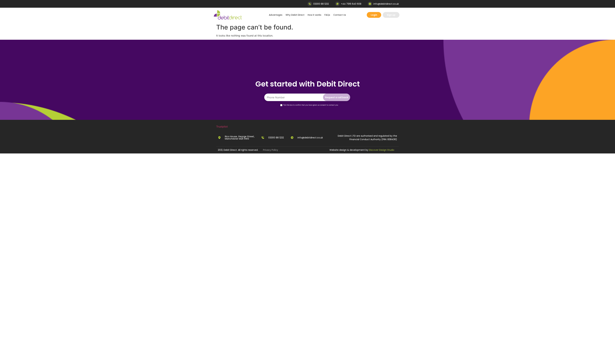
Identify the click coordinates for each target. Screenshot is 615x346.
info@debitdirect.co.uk (386, 3)
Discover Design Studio (381, 150)
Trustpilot (222, 126)
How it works (314, 15)
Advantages (275, 15)
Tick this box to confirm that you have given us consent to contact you (310, 105)
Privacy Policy (270, 150)
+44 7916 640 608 (351, 3)
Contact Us (339, 15)
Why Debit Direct (295, 15)
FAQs (327, 15)
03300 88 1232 (321, 3)
